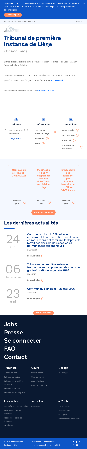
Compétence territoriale (69, 418)
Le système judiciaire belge (16, 406)
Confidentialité (49, 442)
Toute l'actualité (43, 312)
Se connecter (22, 341)
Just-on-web (64, 410)
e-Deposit (63, 414)
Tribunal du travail (12, 388)
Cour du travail (37, 377)
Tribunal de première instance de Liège (32, 41)
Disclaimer (36, 442)
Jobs (10, 324)
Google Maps (15, 138)
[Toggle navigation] (7, 104)
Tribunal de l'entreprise (14, 392)
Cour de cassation (39, 385)
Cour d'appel (37, 372)
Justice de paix (10, 372)
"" (57, 80)
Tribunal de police (12, 377)
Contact (15, 357)
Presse (13, 332)
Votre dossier (64, 406)
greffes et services (45, 90)
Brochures (78, 21)
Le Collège (63, 372)
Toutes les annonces (43, 212)
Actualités (35, 406)
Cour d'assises (37, 381)
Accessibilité (55, 445)
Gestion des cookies (40, 445)
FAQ (10, 349)
